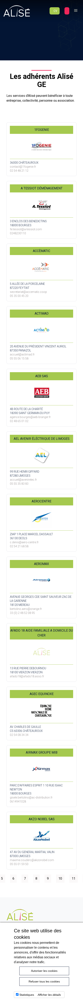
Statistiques (26, 994)
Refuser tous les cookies (44, 981)
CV (55, 10)
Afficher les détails (49, 994)
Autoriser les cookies (44, 970)
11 (73, 878)
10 (60, 878)
